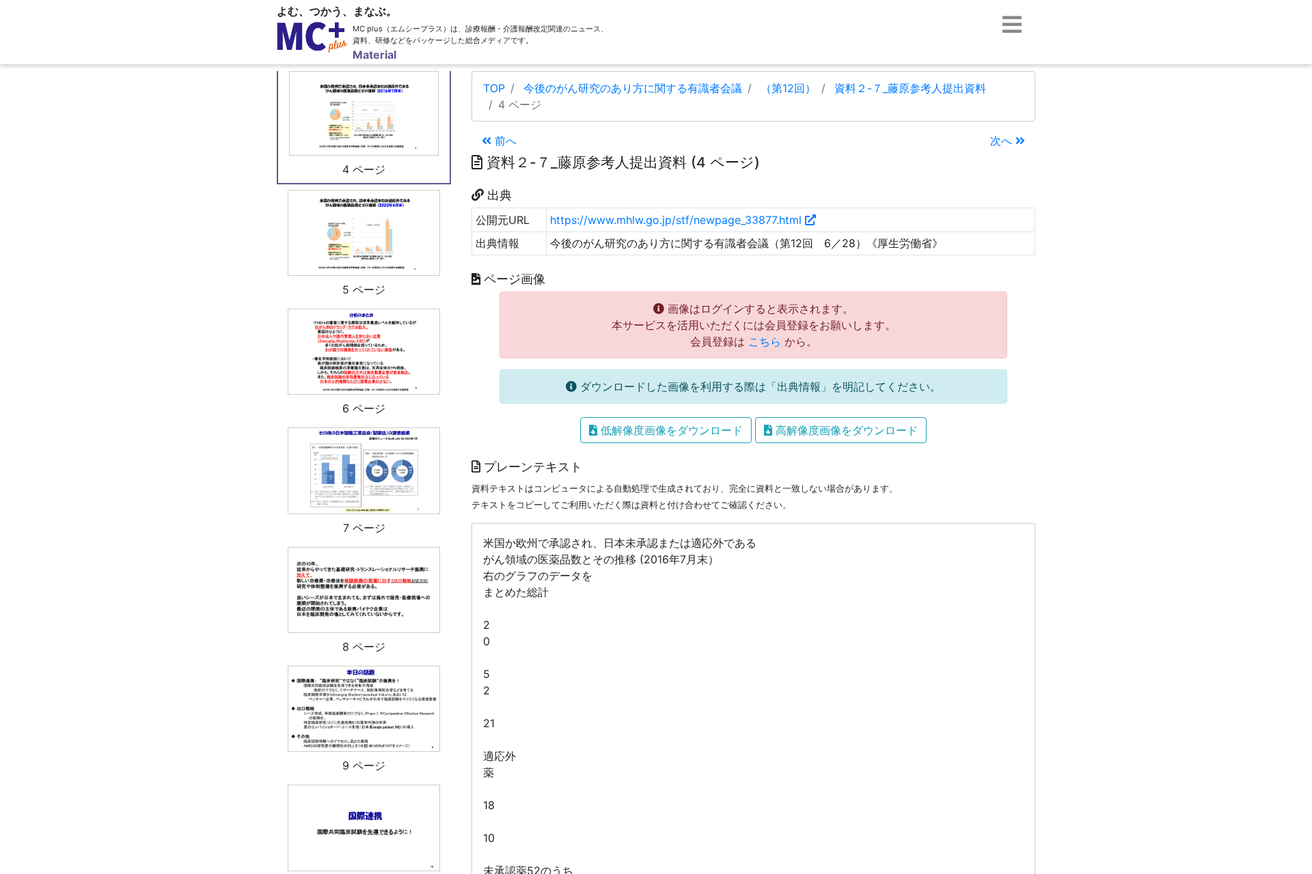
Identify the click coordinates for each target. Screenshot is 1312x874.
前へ (504, 140)
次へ (1002, 140)
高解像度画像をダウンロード (845, 430)
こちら (764, 341)
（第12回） (788, 88)
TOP (494, 88)
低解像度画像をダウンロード (670, 430)
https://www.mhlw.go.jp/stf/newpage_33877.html (677, 220)
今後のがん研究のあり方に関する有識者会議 (632, 88)
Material (374, 54)
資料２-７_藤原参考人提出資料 (910, 88)
